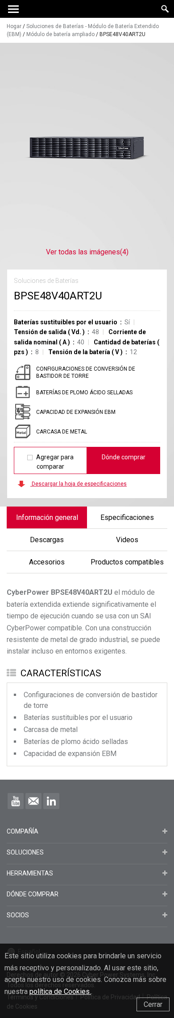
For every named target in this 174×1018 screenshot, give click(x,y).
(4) (87, 252)
